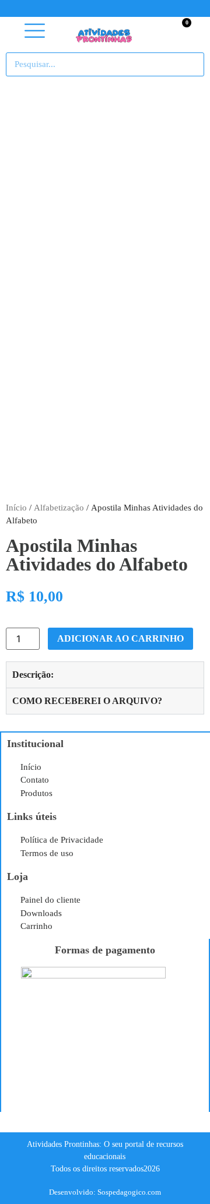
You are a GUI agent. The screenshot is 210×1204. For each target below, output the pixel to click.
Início (16, 507)
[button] (34, 31)
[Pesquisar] (189, 64)
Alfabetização (59, 507)
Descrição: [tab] (33, 675)
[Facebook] (66, 9)
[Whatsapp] (143, 9)
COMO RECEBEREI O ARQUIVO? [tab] (87, 701)
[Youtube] (105, 9)
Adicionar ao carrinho (120, 638)
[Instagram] (124, 9)
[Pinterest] (86, 9)
